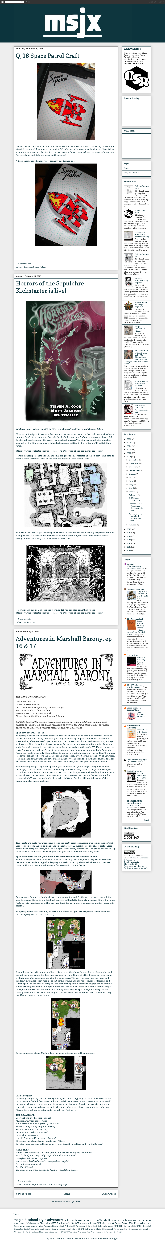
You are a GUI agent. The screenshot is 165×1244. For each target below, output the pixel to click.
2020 (129, 529)
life (72, 1223)
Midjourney (32, 1223)
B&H (15, 1232)
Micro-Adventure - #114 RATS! (142, 775)
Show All (146, 820)
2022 (129, 453)
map (17, 1220)
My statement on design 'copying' (141, 304)
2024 (129, 446)
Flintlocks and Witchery (133, 727)
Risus (42, 1223)
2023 (129, 450)
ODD (66, 1232)
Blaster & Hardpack (31, 1232)
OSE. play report (60, 1184)
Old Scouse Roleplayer (137, 760)
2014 (129, 550)
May (131, 484)
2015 (129, 547)
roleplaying (76, 1220)
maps (62, 1229)
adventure (29, 1184)
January (133, 525)
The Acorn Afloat (135, 619)
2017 (129, 540)
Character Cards (21, 1229)
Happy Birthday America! (141, 714)
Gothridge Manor (135, 771)
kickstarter (30, 622)
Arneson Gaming (52, 1226)
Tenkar (98, 1232)
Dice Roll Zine (103, 443)
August (132, 474)
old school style (43, 1184)
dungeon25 (82, 1226)
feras (90, 1226)
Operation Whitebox (77, 1232)
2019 (129, 533)
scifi (120, 1232)
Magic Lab (43, 1232)
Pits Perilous (132, 655)
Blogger (114, 1238)
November (134, 463)
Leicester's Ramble (135, 589)
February (133, 495)
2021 (129, 457)
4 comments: (25, 619)
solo (86, 1220)
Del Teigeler (34, 443)
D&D (62, 1226)
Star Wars (91, 1232)
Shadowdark (63, 1223)
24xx (149, 1229)
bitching (143, 1229)
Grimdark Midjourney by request (141, 280)
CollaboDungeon (105, 1226)
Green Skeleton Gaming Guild (134, 709)
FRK (131, 1223)
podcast (114, 1232)
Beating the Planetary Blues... (142, 659)
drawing (28, 267)
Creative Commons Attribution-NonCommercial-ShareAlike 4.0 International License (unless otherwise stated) (136, 863)
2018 (129, 536)
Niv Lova (124, 1226)
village (144, 1226)
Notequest (118, 1229)
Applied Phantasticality (134, 565)
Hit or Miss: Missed (135, 568)
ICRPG (117, 1226)
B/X (149, 1226)
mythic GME (135, 1226)
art (66, 1220)
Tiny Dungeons (131, 1229)
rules (40, 1226)
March (132, 491)
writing (94, 1220)
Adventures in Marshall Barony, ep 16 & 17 (135, 517)
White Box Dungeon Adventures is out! (141, 408)
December (134, 460)
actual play (144, 1220)
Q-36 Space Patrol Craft (47, 55)
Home (66, 1193)
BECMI (81, 1229)
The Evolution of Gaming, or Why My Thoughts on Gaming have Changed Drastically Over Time (136, 357)
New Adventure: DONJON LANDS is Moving (135, 805)
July (131, 477)
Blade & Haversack (104, 1229)
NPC (62, 1232)
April (131, 488)
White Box (106, 1220)
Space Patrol (39, 267)
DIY (75, 1226)
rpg (135, 1220)
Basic (20, 1232)
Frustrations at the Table (142, 731)
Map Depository (131, 172)
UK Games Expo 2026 (136, 762)
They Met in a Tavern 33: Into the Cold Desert (142, 594)
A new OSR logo (132, 49)
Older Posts (109, 1193)
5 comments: (25, 263)
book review (45, 1229)
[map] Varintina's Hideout (140, 328)
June (131, 481)
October (133, 467)
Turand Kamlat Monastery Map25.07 (141, 383)
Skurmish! (34, 1229)
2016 (129, 543)
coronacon (31, 1226)
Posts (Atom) (73, 1201)
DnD (95, 1226)
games (83, 1223)
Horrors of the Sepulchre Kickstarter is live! (50, 287)
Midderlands (53, 1232)
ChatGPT (51, 1223)
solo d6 (92, 1223)
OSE (77, 1223)
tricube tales (71, 1229)
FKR (66, 1226)
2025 (129, 443)
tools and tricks (123, 1220)
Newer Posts (23, 1193)
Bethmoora (90, 1229)
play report (20, 1223)
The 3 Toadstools (134, 685)
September (134, 470)
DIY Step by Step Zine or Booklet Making (142, 234)
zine (71, 1226)
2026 (129, 439)
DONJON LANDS (134, 801)
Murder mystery (134, 687)
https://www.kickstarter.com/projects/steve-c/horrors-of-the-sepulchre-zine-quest (59, 451)
